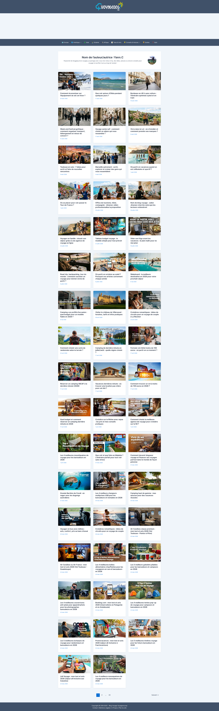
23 (109, 695)
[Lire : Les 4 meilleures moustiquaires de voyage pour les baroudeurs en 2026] (74, 443)
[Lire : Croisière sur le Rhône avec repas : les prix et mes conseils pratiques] (109, 407)
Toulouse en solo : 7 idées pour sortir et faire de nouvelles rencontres (73, 169)
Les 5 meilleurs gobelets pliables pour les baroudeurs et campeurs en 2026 (144, 567)
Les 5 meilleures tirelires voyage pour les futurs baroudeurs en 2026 (143, 643)
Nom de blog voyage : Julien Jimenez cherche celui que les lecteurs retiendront (142, 205)
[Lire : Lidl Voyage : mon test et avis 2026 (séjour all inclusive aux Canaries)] (74, 664)
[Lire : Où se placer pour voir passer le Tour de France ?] (74, 190)
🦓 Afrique (105, 42)
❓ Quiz (154, 42)
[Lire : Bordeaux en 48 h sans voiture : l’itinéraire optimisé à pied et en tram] (144, 81)
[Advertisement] (109, 26)
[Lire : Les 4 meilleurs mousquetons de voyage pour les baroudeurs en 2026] (109, 664)
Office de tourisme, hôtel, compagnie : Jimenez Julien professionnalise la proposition (108, 205)
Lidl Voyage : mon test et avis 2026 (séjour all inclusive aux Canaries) (72, 678)
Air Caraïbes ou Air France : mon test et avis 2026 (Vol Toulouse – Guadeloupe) (73, 567)
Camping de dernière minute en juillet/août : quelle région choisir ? (108, 350)
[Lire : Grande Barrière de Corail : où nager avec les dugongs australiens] (74, 481)
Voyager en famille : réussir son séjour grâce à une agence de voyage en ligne (73, 240)
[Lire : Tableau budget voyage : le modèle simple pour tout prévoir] (109, 226)
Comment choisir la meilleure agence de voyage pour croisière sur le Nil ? (144, 421)
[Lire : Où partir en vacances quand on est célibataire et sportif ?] (144, 154)
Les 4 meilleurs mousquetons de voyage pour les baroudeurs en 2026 (108, 678)
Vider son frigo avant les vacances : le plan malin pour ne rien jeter (143, 240)
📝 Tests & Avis (116, 42)
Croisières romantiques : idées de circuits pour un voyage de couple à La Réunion (144, 314)
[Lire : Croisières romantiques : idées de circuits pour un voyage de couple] (109, 516)
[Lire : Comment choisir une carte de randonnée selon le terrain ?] (74, 335)
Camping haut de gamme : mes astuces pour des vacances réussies (143, 495)
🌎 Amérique (75, 42)
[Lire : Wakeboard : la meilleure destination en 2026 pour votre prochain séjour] (144, 262)
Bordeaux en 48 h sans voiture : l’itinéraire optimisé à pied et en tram (143, 95)
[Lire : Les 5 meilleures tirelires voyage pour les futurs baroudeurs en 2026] (144, 628)
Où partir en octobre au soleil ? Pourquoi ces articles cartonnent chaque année (109, 276)
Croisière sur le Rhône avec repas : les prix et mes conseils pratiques (109, 421)
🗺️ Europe (65, 42)
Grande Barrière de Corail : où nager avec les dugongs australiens (72, 495)
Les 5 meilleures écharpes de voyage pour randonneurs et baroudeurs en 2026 (72, 643)
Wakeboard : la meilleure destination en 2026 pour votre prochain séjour (143, 276)
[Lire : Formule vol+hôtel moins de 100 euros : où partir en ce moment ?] (144, 335)
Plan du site (122, 708)
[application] (80, 42)
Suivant (155, 695)
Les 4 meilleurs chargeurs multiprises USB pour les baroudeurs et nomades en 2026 (108, 495)
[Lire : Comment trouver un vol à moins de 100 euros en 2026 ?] (144, 371)
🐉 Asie (86, 42)
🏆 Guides (146, 42)
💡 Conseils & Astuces (131, 42)
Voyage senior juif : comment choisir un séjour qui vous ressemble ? (107, 131)
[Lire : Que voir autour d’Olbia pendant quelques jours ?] (109, 81)
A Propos (115, 708)
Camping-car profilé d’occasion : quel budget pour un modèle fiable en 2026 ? (73, 314)
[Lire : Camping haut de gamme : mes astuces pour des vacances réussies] (144, 481)
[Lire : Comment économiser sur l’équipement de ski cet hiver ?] (74, 81)
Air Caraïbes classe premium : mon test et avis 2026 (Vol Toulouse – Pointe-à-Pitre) (142, 531)
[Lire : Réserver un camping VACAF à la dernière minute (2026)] (74, 371)
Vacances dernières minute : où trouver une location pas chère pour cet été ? (108, 386)
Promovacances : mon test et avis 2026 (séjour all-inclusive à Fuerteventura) (109, 643)
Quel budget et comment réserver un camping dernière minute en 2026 (72, 421)
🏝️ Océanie (95, 42)
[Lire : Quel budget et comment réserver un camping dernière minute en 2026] (74, 407)
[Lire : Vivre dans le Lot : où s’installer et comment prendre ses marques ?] (144, 117)
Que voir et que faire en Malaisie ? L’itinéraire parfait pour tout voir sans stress (109, 457)
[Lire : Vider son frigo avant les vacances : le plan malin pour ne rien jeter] (144, 226)
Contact (95, 708)
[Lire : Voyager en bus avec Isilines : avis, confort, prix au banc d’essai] (74, 516)
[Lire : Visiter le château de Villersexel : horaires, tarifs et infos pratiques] (109, 300)
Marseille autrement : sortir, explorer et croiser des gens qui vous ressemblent (108, 169)
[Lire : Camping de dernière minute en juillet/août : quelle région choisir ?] (109, 335)
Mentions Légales (104, 708)
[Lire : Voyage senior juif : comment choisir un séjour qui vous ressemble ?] (109, 117)
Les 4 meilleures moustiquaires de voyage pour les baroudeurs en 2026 (74, 457)
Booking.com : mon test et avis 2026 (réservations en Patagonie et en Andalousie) (108, 605)
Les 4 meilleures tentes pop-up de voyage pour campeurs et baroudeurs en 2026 (143, 605)
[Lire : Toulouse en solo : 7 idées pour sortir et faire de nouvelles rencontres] (74, 154)
